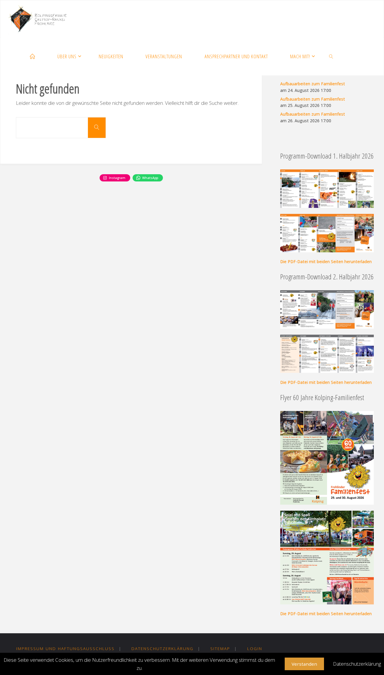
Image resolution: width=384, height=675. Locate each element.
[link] (331, 56)
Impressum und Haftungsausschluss (65, 648)
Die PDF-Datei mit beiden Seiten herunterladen (326, 261)
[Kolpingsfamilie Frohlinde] (40, 19)
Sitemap (220, 648)
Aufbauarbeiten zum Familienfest (312, 84)
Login (254, 648)
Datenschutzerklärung (162, 648)
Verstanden (304, 664)
